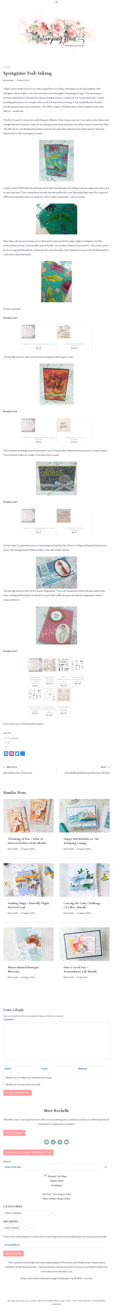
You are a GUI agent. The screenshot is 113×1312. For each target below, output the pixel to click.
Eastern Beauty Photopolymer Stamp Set (49, 709)
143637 (77, 681)
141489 (74, 346)
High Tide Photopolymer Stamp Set (63, 679)
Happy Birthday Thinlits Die (74, 437)
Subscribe (13, 1253)
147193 (38, 346)
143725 (63, 711)
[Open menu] (56, 2)
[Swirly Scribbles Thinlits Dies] (49, 665)
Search (7, 1161)
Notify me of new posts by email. (23, 1084)
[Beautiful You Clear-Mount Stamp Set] (78, 665)
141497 (49, 681)
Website (82, 1068)
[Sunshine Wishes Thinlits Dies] (74, 332)
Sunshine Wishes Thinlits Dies (74, 344)
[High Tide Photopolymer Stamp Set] (64, 665)
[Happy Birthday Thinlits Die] (74, 425)
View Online (49, 1198)
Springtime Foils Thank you (17, 770)
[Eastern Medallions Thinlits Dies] (64, 694)
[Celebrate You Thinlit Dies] (74, 516)
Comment (9, 1019)
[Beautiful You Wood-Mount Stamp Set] (35, 694)
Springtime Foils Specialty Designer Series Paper (38, 344)
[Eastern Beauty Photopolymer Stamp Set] (49, 694)
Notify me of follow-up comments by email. (29, 1077)
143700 (74, 439)
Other (6, 67)
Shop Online (63, 1198)
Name (8, 1068)
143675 (49, 713)
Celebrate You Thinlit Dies (74, 528)
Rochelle (10, 80)
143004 (35, 711)
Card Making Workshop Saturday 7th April (87, 770)
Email (44, 1068)
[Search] (105, 1167)
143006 (63, 683)
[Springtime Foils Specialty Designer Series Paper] (38, 332)
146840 (74, 530)
